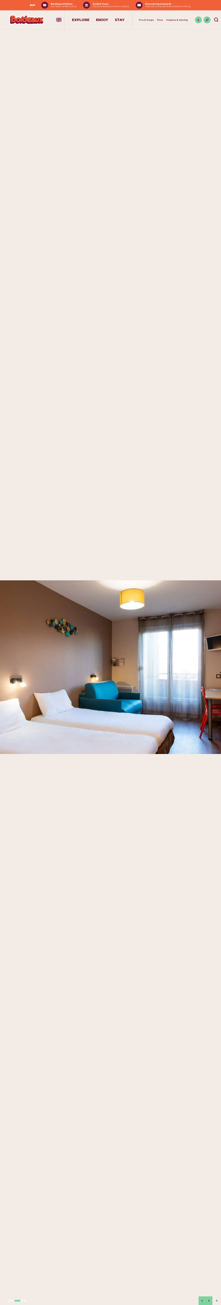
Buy (32, 5)
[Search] (216, 20)
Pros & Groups (146, 19)
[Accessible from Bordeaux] (198, 19)
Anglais (58, 20)
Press (160, 19)
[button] (10, 1301)
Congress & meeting (177, 19)
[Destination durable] (207, 19)
